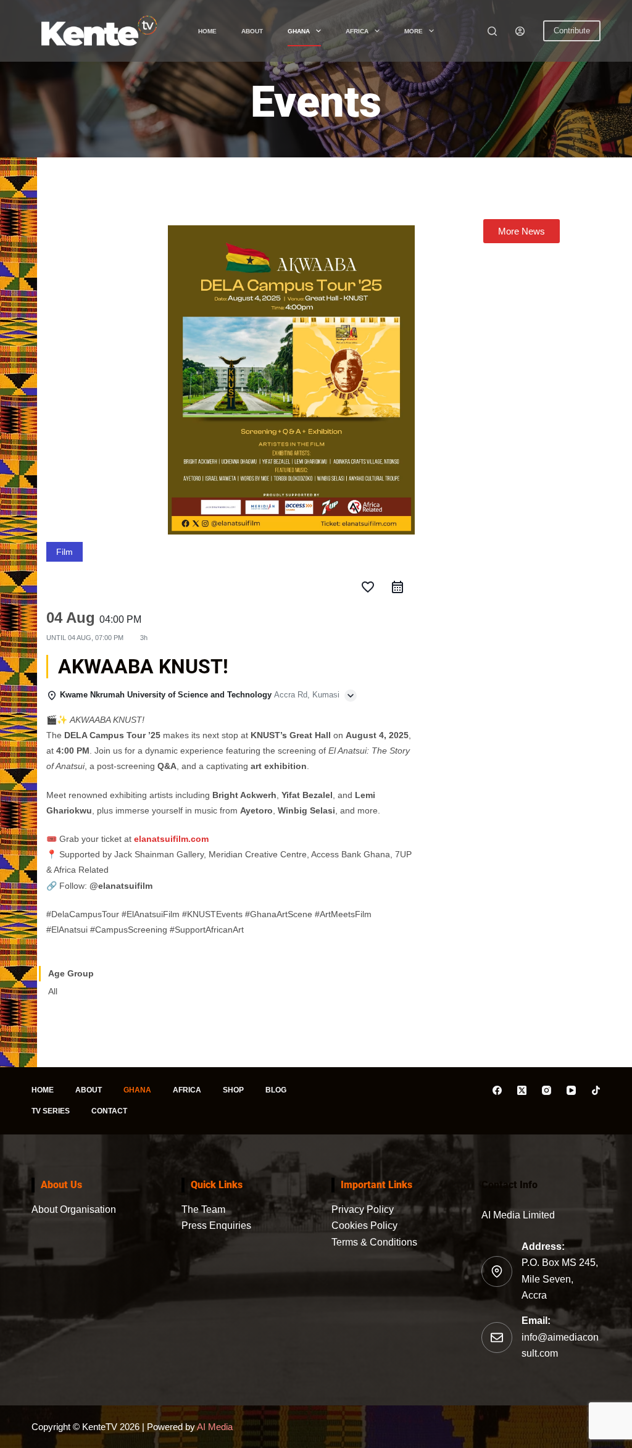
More (413, 31)
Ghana (299, 31)
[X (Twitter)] (521, 1090)
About (252, 31)
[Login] (520, 31)
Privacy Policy (362, 1209)
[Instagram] (546, 1090)
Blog (275, 1090)
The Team (203, 1209)
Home (207, 31)
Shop (233, 1090)
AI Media (214, 1426)
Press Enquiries (216, 1225)
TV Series (50, 1111)
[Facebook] (497, 1090)
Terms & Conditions (374, 1242)
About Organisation (73, 1209)
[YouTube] (571, 1090)
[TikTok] (596, 1090)
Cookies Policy (364, 1225)
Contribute (572, 30)
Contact (109, 1111)
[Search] (492, 31)
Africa (357, 31)
